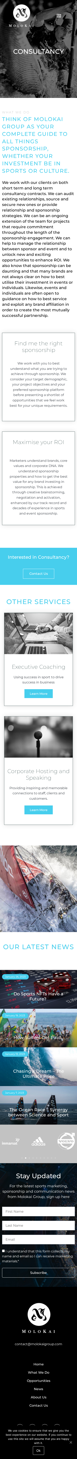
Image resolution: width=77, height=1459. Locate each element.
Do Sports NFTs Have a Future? (38, 996)
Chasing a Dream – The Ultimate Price (38, 1074)
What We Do (38, 1372)
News (38, 1389)
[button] (59, 15)
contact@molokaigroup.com (38, 1344)
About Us (38, 1397)
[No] (70, 1442)
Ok (38, 1450)
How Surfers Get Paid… (39, 1037)
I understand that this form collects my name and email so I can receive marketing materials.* (37, 1256)
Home (38, 1364)
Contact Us (38, 1405)
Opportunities (38, 1381)
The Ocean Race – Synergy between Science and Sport (38, 1112)
